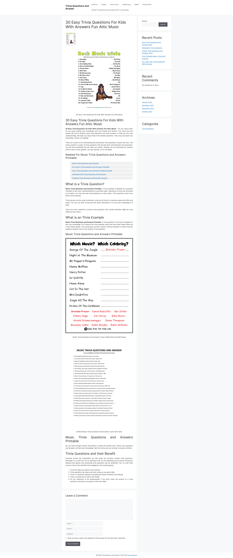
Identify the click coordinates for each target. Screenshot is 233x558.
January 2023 (147, 102)
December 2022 (148, 105)
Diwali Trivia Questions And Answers (85, 163)
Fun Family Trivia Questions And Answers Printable (90, 167)
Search (144, 21)
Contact (103, 4)
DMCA (137, 4)
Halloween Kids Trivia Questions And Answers (89, 174)
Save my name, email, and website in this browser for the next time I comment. (97, 538)
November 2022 (148, 108)
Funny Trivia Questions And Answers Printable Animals (92, 171)
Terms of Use (114, 4)
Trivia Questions (148, 129)
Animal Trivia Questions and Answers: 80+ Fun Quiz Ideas (110, 10)
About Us (95, 4)
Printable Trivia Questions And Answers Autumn (89, 178)
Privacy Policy (146, 4)
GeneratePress (132, 555)
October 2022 (147, 111)
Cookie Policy (126, 4)
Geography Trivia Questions (152, 48)
